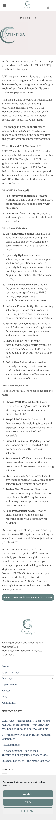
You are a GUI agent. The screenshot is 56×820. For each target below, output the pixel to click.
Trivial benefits (11, 744)
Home (5, 666)
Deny (28, 802)
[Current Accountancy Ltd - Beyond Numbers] (28, 5)
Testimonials (9, 684)
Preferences (28, 810)
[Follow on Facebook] (48, 3)
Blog (4, 696)
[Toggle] (52, 678)
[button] (4, 5)
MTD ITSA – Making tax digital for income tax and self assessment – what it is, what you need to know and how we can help (26, 724)
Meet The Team (11, 672)
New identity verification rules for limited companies (26, 736)
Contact (7, 690)
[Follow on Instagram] (48, 7)
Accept (28, 793)
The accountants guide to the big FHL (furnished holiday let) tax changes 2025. (25, 752)
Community (9, 702)
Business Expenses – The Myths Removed (26, 760)
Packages (7, 678)
